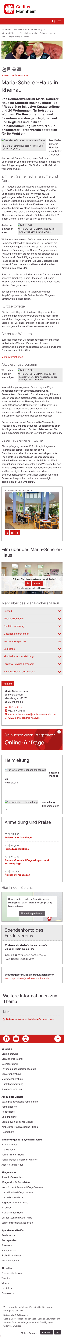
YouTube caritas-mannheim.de (16, 1038)
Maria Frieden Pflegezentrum (17, 1192)
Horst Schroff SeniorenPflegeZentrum (22, 1187)
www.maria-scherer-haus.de (24, 717)
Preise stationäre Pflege (18, 837)
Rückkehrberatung (11, 1089)
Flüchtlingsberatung (12, 1083)
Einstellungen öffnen (32, 913)
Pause (12, 532)
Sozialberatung (9, 1053)
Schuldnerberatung (12, 1058)
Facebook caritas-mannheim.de (6, 1038)
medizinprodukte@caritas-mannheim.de (27, 978)
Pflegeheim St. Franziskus (15, 1182)
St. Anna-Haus (9, 1144)
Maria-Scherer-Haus (43, 33)
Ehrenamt (6, 1245)
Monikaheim (8, 1149)
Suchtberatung (9, 1063)
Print (14, 68)
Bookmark (9, 68)
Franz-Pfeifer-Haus (12, 1212)
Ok (57, 1332)
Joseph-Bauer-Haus (12, 1177)
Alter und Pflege (9, 33)
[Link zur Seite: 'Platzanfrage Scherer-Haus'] (32, 739)
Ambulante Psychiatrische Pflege (19, 1126)
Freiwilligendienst (11, 1255)
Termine (5, 1278)
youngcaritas (8, 1250)
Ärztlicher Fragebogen (17, 874)
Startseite (18, 29)
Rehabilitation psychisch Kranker (19, 1159)
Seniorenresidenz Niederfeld (17, 1222)
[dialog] (32, 1320)
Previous (7, 532)
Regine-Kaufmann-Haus (14, 1202)
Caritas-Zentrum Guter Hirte (16, 1217)
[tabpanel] (32, 50)
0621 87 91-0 (15, 706)
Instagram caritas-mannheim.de (25, 1038)
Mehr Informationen (12, 356)
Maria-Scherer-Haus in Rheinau (15, 36)
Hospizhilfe (7, 1131)
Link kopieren (3, 68)
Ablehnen (46, 1332)
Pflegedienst (8, 1111)
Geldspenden (8, 1235)
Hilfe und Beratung (34, 29)
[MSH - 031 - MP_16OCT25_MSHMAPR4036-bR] (32, 510)
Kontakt (8, 683)
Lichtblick (6, 1288)
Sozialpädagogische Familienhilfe (20, 1101)
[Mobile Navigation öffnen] (59, 21)
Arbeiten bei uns (10, 1260)
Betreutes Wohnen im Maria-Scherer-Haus (30, 1019)
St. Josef (6, 1207)
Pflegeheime (25, 33)
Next (17, 532)
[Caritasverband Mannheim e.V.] (32, 9)
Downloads (7, 1293)
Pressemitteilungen (11, 1273)
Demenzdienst (9, 1116)
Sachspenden (9, 1240)
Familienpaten (9, 1106)
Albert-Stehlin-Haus (12, 1164)
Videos (5, 1283)
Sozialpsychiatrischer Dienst (17, 1121)
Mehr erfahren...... (30, 1333)
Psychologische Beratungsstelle (18, 1068)
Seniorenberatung (11, 1073)
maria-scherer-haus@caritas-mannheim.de (32, 714)
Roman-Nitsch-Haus (12, 1154)
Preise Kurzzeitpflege (17, 848)
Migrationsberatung (12, 1078)
